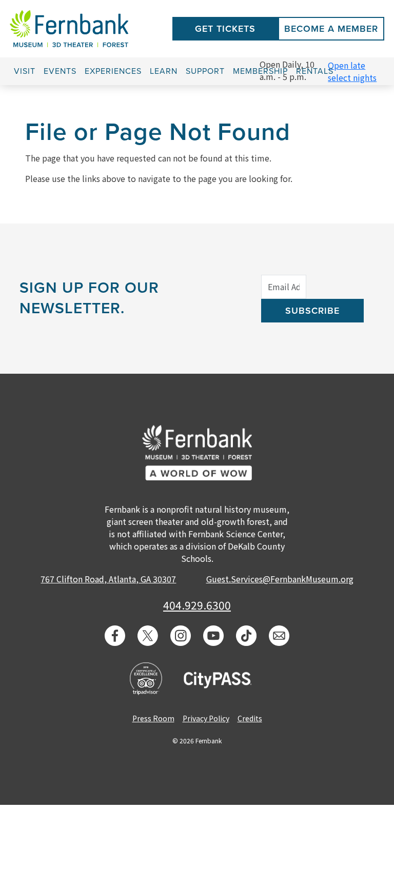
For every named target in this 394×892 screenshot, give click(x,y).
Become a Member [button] (331, 28)
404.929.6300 (197, 605)
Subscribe (312, 310)
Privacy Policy (206, 718)
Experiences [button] (113, 71)
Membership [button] (260, 71)
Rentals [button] (314, 71)
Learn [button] (164, 71)
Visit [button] (24, 71)
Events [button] (60, 71)
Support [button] (205, 71)
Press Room (153, 718)
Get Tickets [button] (225, 28)
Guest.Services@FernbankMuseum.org (279, 579)
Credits (250, 718)
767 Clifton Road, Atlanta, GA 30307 (108, 579)
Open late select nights (352, 71)
